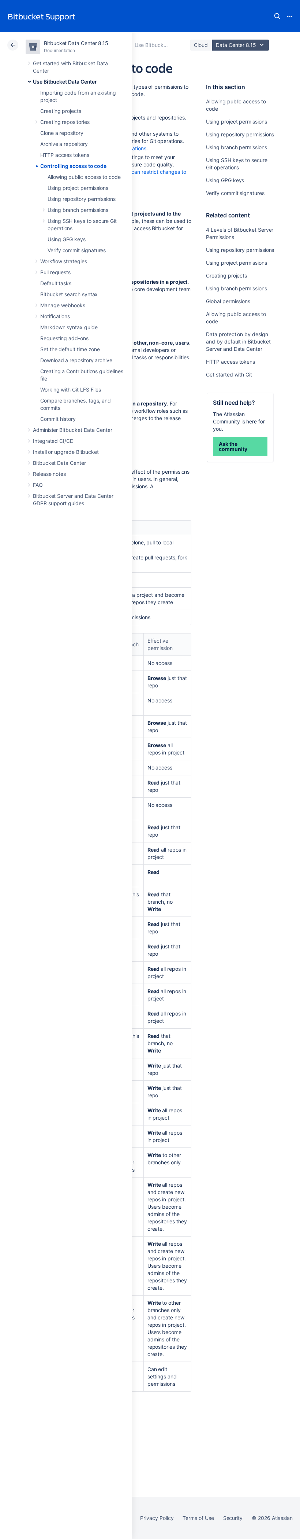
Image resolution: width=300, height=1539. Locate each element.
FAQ (38, 485)
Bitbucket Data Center (59, 463)
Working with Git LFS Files (70, 389)
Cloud (201, 45)
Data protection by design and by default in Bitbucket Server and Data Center (238, 341)
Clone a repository (61, 133)
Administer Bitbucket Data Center (72, 430)
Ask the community (233, 446)
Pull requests (55, 272)
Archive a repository (64, 144)
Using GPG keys (67, 239)
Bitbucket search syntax (69, 294)
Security (233, 1518)
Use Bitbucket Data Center (65, 81)
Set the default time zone (70, 349)
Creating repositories (65, 122)
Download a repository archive (76, 360)
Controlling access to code (73, 166)
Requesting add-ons (64, 338)
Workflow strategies (63, 261)
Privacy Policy (156, 1518)
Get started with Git (229, 374)
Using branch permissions (78, 210)
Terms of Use (198, 1518)
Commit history (58, 419)
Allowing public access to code (84, 177)
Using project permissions (78, 188)
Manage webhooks (62, 305)
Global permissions (228, 301)
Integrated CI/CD (53, 441)
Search (277, 16)
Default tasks (55, 283)
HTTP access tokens (64, 155)
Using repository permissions (82, 199)
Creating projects (60, 111)
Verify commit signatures (77, 250)
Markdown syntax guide (69, 327)
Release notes (49, 474)
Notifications (55, 316)
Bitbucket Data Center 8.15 (76, 43)
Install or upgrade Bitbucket (66, 452)
